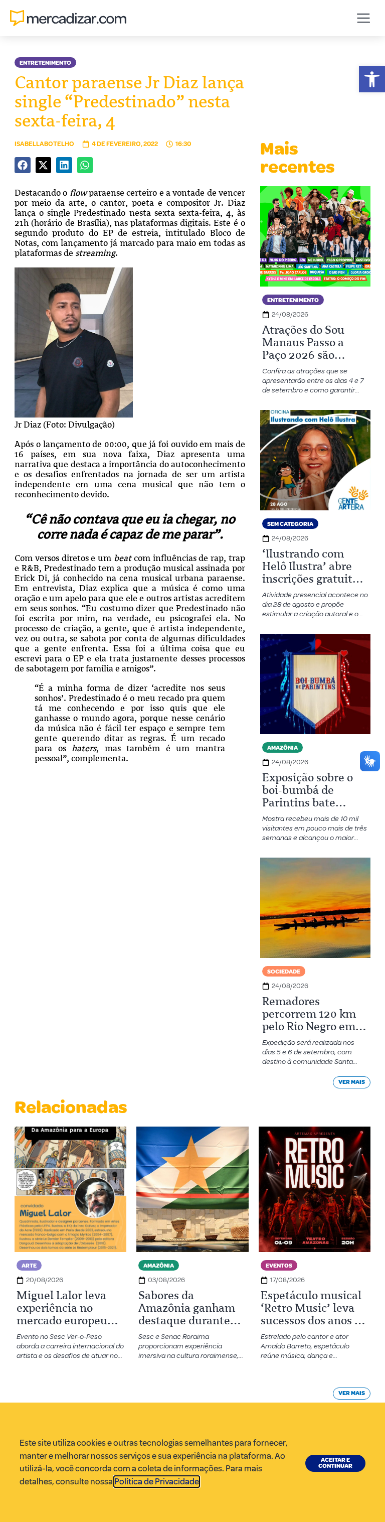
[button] (372, 79)
